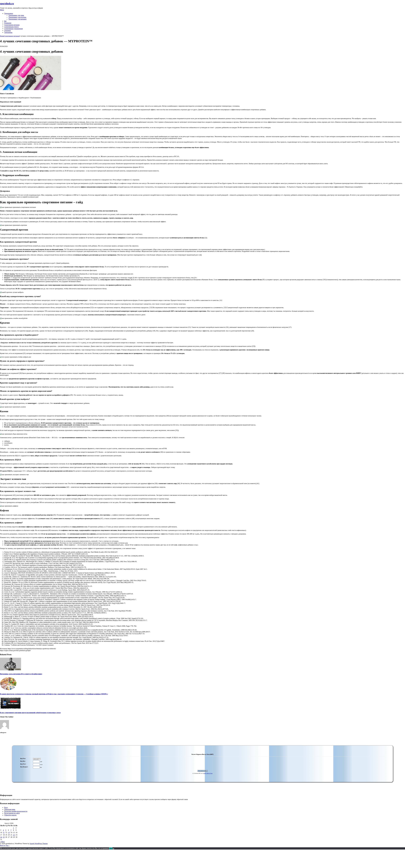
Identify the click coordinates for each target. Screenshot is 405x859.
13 (9, 832)
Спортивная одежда (11, 27)
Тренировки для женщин (17, 19)
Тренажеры (8, 32)
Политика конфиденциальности (15, 811)
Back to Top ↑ (4, 845)
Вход (6, 807)
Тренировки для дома (16, 15)
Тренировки (8, 13)
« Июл (2, 842)
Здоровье (7, 30)
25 (4, 837)
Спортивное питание (12, 25)
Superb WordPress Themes (39, 843)
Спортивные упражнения (13, 29)
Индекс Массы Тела (207, 773)
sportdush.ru (7, 3)
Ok (111, 848)
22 (14, 835)
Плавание (7, 23)
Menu (2, 10)
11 (4, 832)
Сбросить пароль (10, 815)
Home (2, 36)
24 (1, 837)
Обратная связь (9, 809)
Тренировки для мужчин (17, 17)
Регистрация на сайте (12, 813)
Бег (5, 21)
